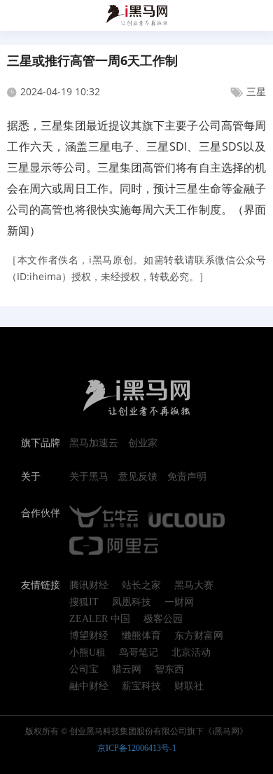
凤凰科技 (131, 602)
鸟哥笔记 (138, 653)
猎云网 (126, 670)
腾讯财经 (88, 585)
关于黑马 (88, 477)
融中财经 (88, 686)
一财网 (179, 602)
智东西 (169, 670)
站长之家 (141, 585)
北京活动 (191, 653)
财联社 (189, 686)
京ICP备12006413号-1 (136, 748)
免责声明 (186, 477)
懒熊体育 (141, 636)
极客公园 (163, 619)
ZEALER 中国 (99, 619)
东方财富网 (198, 636)
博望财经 (88, 636)
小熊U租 (87, 653)
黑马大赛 (194, 585)
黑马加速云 (93, 443)
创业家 (143, 443)
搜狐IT (84, 602)
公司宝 (84, 670)
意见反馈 (138, 477)
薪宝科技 (141, 686)
